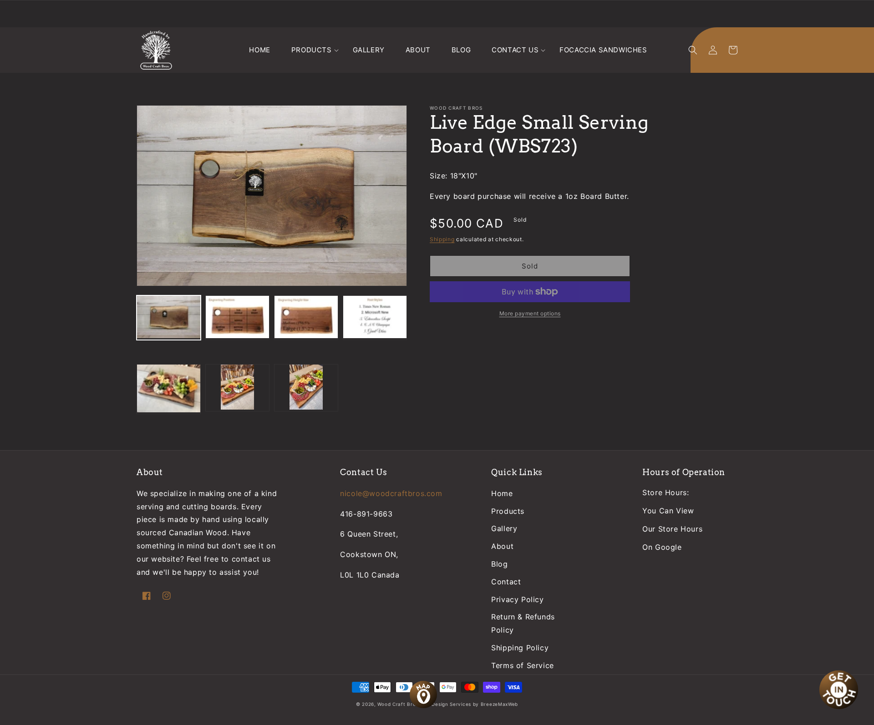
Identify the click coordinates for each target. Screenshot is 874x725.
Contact (506, 581)
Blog (499, 563)
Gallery (504, 528)
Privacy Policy (517, 599)
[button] (311, 50)
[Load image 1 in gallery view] (169, 317)
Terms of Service (522, 665)
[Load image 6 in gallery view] (237, 387)
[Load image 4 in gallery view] (375, 317)
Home (502, 493)
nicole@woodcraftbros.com (391, 493)
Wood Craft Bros (397, 704)
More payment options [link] (530, 313)
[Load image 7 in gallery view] (306, 387)
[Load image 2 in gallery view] (237, 317)
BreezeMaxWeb (499, 704)
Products (507, 511)
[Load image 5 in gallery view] (169, 389)
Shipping (442, 239)
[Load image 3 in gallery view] (306, 317)
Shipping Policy (520, 647)
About (502, 546)
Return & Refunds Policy (523, 623)
